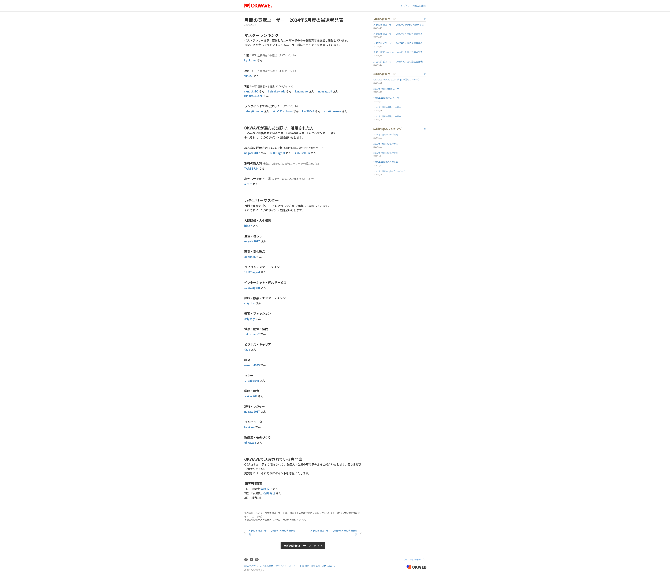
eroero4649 (252, 365)
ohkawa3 (250, 442)
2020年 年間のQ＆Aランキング (389, 171)
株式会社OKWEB (416, 567)
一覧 (423, 19)
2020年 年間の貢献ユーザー (387, 116)
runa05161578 (253, 96)
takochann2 (252, 334)
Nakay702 (250, 396)
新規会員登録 (419, 5)
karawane (301, 91)
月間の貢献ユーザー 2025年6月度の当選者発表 (398, 61)
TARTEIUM (251, 168)
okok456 (250, 257)
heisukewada (276, 91)
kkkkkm (249, 427)
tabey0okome (253, 111)
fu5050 (248, 76)
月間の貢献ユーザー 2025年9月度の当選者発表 (398, 33)
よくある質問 (266, 566)
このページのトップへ (414, 559)
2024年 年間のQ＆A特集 (385, 134)
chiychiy (249, 303)
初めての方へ (251, 566)
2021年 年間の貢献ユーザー (387, 107)
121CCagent (277, 153)
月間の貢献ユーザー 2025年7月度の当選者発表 (398, 52)
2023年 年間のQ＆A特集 (385, 143)
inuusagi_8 (325, 91)
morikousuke (332, 111)
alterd (248, 184)
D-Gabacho (251, 380)
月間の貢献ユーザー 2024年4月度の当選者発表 (271, 532)
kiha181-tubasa (283, 111)
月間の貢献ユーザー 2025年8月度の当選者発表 (398, 43)
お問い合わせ (329, 566)
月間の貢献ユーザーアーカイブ (303, 546)
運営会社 (315, 566)
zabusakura (302, 153)
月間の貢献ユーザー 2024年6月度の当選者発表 (333, 532)
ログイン (405, 5)
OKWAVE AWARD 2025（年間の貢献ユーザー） (397, 79)
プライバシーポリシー (286, 566)
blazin (248, 226)
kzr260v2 (308, 111)
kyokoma (250, 60)
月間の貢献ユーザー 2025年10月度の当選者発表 (398, 24)
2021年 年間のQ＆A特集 (385, 162)
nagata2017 (252, 153)
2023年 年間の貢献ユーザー (387, 88)
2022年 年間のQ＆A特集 (385, 152)
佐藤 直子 (266, 489)
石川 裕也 (269, 493)
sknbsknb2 (251, 91)
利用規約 (304, 566)
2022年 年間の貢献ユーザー (387, 98)
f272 (247, 349)
